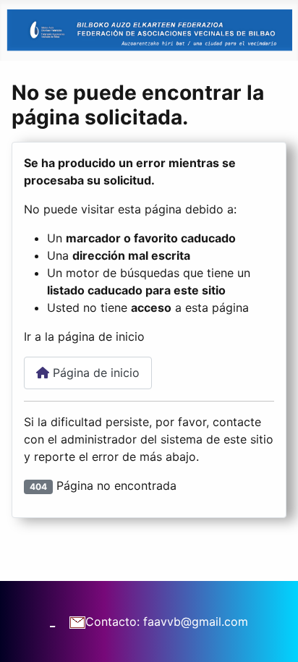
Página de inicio (94, 372)
